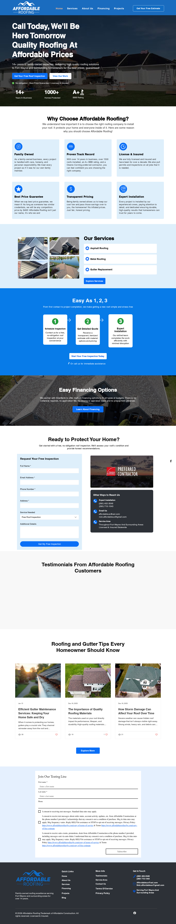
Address (24, 501)
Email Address (27, 477)
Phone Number (27, 489)
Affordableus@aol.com (147, 883)
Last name (42, 792)
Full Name (25, 466)
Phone (40, 801)
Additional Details (28, 524)
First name (42, 782)
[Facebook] (171, 461)
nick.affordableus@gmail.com (113, 517)
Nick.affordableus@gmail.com (150, 885)
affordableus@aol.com (109, 514)
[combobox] (49, 517)
